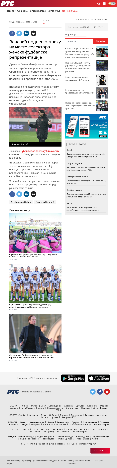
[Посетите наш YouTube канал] (107, 392)
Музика (50, 422)
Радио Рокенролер (29, 438)
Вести (13, 405)
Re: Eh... (70, 203)
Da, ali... (69, 150)
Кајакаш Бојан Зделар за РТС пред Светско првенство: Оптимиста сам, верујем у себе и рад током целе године (79, 52)
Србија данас (55, 405)
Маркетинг (43, 443)
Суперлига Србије (38, 11)
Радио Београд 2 (45, 436)
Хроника (68, 405)
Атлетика (89, 415)
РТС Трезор (48, 431)
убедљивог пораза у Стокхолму (40, 151)
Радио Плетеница (100, 436)
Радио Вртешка (66, 438)
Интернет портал (87, 443)
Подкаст (85, 408)
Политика (23, 405)
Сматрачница (71, 408)
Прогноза (72, 27)
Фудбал (22, 415)
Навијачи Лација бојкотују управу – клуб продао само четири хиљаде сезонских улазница (78, 67)
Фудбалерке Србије (21, 202)
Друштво (80, 405)
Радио (12, 436)
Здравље (104, 422)
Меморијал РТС (68, 417)
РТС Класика (99, 429)
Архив (95, 438)
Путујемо (75, 422)
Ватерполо (76, 415)
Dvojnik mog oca (74, 163)
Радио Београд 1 (26, 436)
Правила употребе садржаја (45, 460)
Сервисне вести (55, 408)
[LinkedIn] (26, 33)
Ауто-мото (101, 415)
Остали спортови (49, 417)
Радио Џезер (82, 438)
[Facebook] (12, 33)
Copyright (25, 460)
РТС (23, 443)
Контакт (31, 443)
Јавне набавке (58, 443)
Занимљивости (36, 422)
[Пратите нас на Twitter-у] (93, 392)
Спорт (13, 415)
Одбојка (53, 415)
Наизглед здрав (101, 424)
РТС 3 (35, 429)
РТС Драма (71, 429)
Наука (25, 424)
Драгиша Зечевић (45, 202)
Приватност (13, 460)
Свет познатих (90, 422)
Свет (43, 405)
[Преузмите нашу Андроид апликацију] (73, 378)
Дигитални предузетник (54, 424)
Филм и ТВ (14, 424)
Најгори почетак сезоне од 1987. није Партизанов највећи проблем (80, 106)
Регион (34, 405)
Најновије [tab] (70, 34)
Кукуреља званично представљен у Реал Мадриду (79, 91)
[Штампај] (33, 33)
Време (41, 408)
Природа (35, 424)
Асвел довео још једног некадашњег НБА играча (77, 78)
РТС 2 (26, 429)
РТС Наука (58, 429)
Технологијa (63, 422)
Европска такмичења (17, 11)
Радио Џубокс (49, 438)
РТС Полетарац (79, 431)
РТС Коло (35, 431)
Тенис (43, 415)
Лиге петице (54, 11)
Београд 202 (82, 436)
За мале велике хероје (80, 424)
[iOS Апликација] (86, 126)
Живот (23, 422)
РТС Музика (63, 431)
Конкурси (72, 443)
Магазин (13, 422)
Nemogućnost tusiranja (77, 176)
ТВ (11, 429)
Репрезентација (69, 11)
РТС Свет (45, 429)
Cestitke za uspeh (74, 190)
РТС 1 (18, 429)
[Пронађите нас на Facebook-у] (100, 392)
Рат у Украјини (28, 408)
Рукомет (64, 415)
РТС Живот (84, 429)
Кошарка (33, 415)
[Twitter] (19, 33)
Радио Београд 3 (65, 436)
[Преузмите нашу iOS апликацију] (99, 378)
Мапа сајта (100, 450)
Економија (92, 405)
